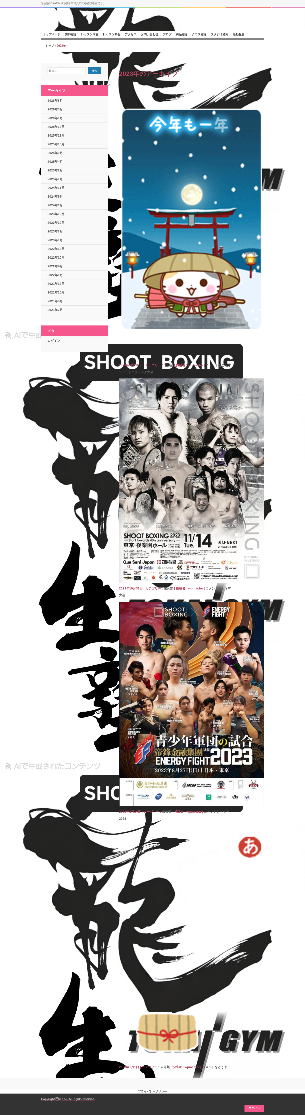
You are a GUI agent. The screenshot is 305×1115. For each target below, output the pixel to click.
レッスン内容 (89, 34)
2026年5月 (55, 109)
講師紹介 (71, 34)
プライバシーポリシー (152, 1091)
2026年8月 (55, 100)
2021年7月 (55, 310)
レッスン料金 (111, 34)
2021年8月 (55, 301)
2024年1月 (55, 205)
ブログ (167, 34)
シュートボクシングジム (74, 22)
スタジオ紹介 (219, 34)
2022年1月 (55, 275)
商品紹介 (182, 34)
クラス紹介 (199, 34)
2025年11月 (56, 135)
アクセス (130, 34)
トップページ (52, 34)
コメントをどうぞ (218, 365)
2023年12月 (56, 214)
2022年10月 (56, 257)
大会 (122, 595)
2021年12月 (56, 283)
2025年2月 (55, 170)
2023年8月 (55, 231)
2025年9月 (55, 153)
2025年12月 (56, 127)
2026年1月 (55, 118)
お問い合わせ (149, 34)
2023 (122, 818)
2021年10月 (56, 292)
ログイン (54, 340)
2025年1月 (55, 179)
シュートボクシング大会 (136, 372)
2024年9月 (55, 196)
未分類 (168, 365)
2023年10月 (56, 222)
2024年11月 (56, 188)
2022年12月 (56, 249)
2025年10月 (56, 144)
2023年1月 (55, 240)
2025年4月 (55, 161)
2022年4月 (55, 266)
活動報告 (238, 34)
